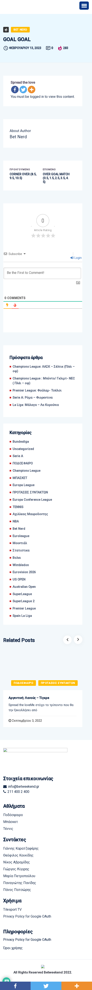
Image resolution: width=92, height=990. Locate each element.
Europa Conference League (32, 500)
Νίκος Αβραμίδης (16, 862)
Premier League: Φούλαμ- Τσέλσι (37, 390)
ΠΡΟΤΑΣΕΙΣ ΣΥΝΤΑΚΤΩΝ (30, 492)
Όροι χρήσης (13, 948)
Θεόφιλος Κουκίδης (18, 855)
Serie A (18, 456)
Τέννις (8, 829)
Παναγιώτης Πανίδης (19, 883)
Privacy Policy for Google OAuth (27, 916)
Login (78, 257)
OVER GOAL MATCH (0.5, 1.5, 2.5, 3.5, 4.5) (56, 178)
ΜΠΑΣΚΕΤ (20, 478)
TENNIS (18, 507)
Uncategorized (23, 449)
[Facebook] (15, 89)
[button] (84, 6)
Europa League (23, 485)
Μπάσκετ (10, 822)
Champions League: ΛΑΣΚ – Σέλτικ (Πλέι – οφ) (44, 369)
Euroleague (21, 536)
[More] (31, 89)
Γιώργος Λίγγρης (16, 869)
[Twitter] (23, 89)
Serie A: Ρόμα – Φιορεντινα (33, 397)
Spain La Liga (22, 616)
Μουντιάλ (20, 543)
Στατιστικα (21, 550)
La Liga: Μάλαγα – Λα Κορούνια (36, 405)
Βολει (17, 558)
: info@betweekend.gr (23, 786)
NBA (16, 521)
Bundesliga (21, 442)
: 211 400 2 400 (17, 792)
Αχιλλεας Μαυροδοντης (30, 514)
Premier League (24, 608)
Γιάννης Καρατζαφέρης (21, 848)
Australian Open (24, 587)
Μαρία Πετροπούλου (19, 876)
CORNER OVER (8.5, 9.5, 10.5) (23, 176)
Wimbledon (21, 565)
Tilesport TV (12, 909)
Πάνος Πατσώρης (17, 890)
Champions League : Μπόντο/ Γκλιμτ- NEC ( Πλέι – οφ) (44, 381)
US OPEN (19, 579)
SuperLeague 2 (23, 601)
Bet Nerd (20, 29)
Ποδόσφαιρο (13, 815)
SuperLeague (22, 594)
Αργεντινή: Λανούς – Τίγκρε (29, 698)
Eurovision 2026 (24, 572)
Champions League (26, 471)
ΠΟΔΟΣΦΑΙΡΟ (23, 463)
